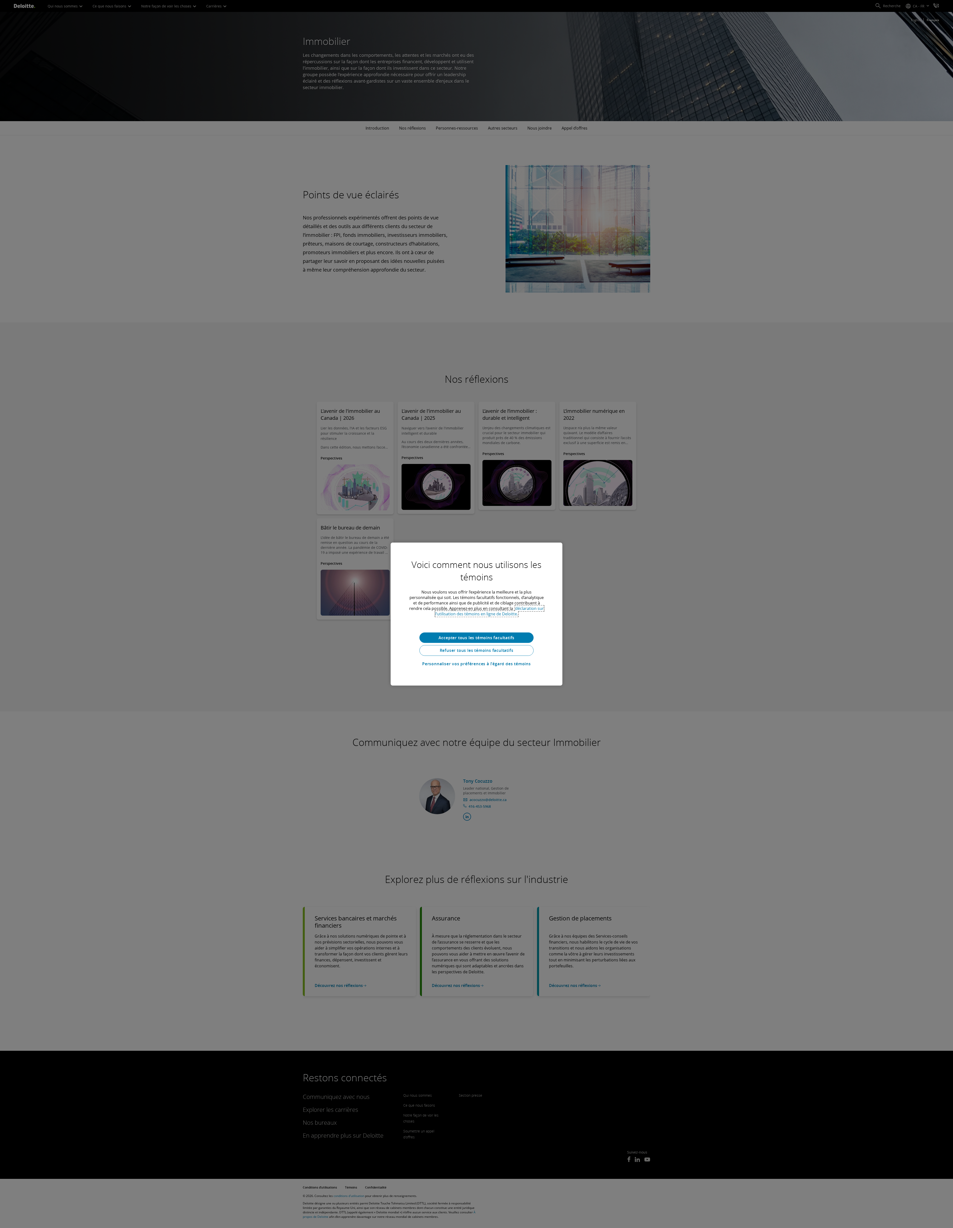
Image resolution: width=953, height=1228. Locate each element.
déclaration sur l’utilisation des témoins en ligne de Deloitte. (489, 610)
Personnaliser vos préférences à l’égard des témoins (476, 664)
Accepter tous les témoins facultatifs (477, 637)
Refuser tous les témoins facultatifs (476, 650)
